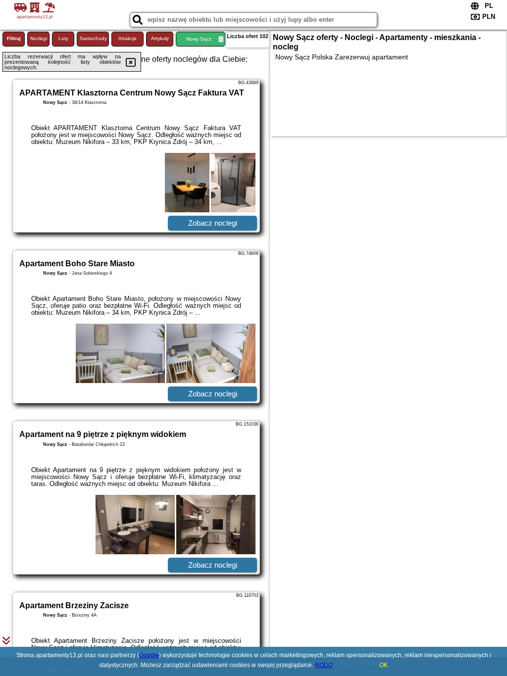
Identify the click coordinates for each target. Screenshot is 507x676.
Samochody (93, 38)
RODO (324, 665)
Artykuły (160, 38)
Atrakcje (127, 38)
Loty (63, 38)
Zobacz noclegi (212, 223)
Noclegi (38, 38)
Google (149, 655)
